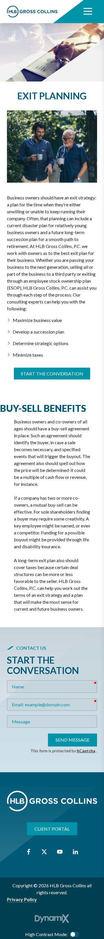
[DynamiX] (52, 918)
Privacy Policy (22, 899)
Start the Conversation (52, 373)
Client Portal (52, 828)
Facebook (28, 851)
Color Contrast (74, 934)
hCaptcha (86, 750)
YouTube (60, 851)
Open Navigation (88, 11)
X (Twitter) (44, 851)
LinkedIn (75, 851)
